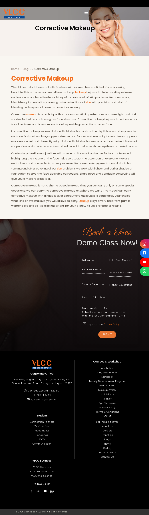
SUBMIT (107, 334)
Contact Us (107, 457)
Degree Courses (107, 372)
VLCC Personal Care (42, 471)
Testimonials (42, 426)
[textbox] (93, 284)
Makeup (80, 92)
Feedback (42, 435)
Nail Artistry (107, 394)
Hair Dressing (107, 385)
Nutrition (107, 398)
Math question (90, 308)
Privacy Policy (111, 324)
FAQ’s (42, 439)
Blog (26, 69)
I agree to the (102, 324)
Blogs (107, 439)
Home (15, 69)
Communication (41, 443)
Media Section (107, 452)
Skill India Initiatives (107, 422)
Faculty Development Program (107, 381)
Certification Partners (41, 422)
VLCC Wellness (42, 467)
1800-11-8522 (43, 395)
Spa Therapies (107, 403)
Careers (107, 430)
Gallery (107, 448)
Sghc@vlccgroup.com (43, 399)
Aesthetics (107, 368)
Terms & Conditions (107, 412)
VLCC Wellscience (42, 476)
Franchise (107, 435)
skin (88, 102)
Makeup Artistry (107, 390)
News (107, 443)
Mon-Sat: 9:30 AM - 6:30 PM (43, 390)
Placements (42, 430)
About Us (107, 426)
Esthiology (107, 377)
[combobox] (93, 285)
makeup (31, 114)
